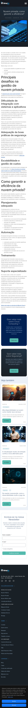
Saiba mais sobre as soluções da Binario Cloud (13, 305)
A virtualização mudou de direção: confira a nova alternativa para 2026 (14, 453)
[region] (14, 696)
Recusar (14, 705)
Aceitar (14, 701)
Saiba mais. (10, 697)
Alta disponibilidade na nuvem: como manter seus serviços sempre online (12, 412)
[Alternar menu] (26, 3)
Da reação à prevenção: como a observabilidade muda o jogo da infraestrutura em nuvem (13, 495)
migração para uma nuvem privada (11, 94)
